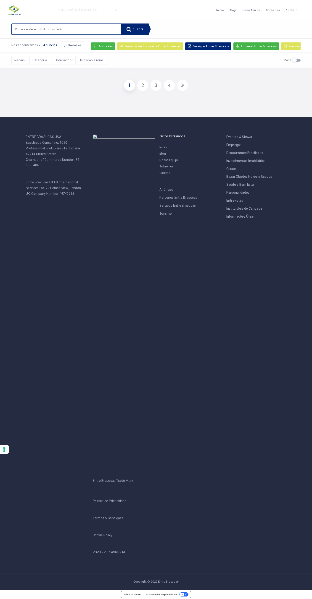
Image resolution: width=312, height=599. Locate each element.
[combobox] (66, 29)
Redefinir (75, 45)
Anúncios (166, 189)
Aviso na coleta (132, 594)
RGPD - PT (100, 552)
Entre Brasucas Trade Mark (113, 480)
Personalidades (238, 192)
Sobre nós (273, 10)
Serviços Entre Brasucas (177, 205)
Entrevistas (234, 200)
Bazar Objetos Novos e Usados (249, 176)
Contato (291, 10)
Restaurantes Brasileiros (244, 153)
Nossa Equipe (251, 10)
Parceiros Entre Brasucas (178, 197)
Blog (233, 10)
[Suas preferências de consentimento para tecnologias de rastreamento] (4, 449)
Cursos (231, 169)
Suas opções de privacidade (161, 594)
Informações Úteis (240, 216)
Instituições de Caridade (244, 208)
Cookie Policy (103, 535)
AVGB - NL (118, 552)
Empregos (234, 145)
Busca (137, 29)
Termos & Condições (108, 518)
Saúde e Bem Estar (240, 184)
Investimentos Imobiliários (246, 161)
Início (220, 10)
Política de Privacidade (110, 501)
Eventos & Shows (239, 137)
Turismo (165, 213)
